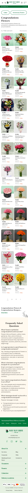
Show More (4, 313)
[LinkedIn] (21, 441)
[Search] (5, 2)
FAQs (17, 455)
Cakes (5, 12)
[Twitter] (16, 441)
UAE (3, 423)
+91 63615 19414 (14, 435)
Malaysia (13, 423)
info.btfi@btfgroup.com (14, 437)
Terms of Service (18, 490)
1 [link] (7, 299)
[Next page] (20, 299)
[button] (2, 2)
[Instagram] (11, 441)
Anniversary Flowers (18, 12)
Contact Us (19, 458)
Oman (24, 423)
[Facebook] (7, 441)
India (19, 423)
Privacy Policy (9, 490)
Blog (17, 452)
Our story (4, 452)
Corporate (4, 455)
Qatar (7, 423)
